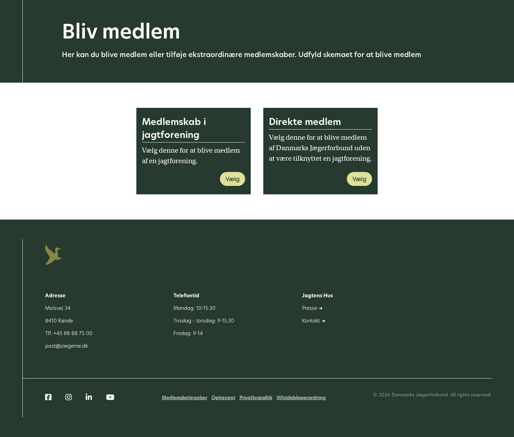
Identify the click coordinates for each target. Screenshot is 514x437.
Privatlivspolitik (256, 398)
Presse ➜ (312, 308)
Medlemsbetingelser (184, 398)
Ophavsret (223, 398)
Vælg (233, 179)
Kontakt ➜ (314, 321)
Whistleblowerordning (301, 398)
